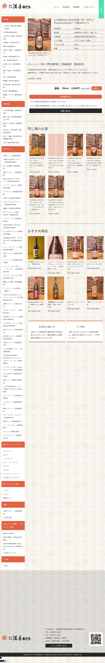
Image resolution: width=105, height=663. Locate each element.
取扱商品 (66, 7)
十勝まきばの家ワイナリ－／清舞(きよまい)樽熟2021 (36, 304)
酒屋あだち (40, 654)
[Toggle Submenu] (11, 149)
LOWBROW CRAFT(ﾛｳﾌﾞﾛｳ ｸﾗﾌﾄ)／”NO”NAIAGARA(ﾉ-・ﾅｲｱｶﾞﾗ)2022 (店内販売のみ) (75, 163)
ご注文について (89, 7)
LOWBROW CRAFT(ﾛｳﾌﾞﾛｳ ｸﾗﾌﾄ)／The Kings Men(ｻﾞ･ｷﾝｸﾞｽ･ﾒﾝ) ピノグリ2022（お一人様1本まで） (56, 163)
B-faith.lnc (69, 654)
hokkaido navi (78, 654)
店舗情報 (76, 7)
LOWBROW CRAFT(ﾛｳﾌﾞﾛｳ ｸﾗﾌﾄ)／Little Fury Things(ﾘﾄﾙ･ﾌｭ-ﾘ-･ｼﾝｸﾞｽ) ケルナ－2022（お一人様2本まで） (56, 204)
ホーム (56, 7)
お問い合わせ (101, 9)
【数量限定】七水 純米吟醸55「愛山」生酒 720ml (55, 304)
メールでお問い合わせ (59, 645)
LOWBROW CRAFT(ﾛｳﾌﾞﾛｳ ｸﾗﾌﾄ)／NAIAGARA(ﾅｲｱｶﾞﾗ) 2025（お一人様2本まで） (36, 163)
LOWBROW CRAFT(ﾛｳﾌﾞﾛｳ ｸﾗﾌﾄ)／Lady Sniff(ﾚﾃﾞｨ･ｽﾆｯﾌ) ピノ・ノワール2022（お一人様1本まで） (36, 204)
